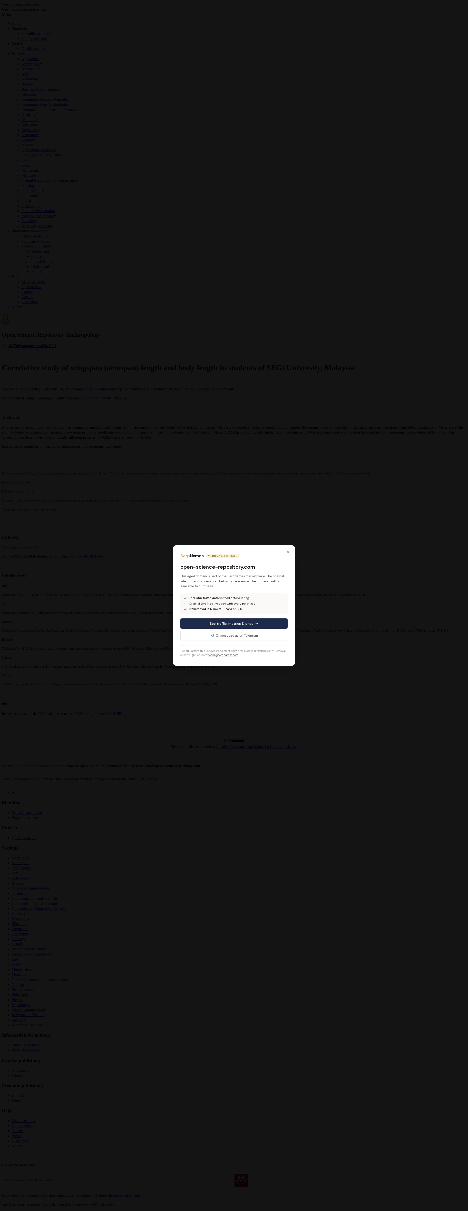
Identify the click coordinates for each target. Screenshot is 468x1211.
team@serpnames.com (223, 655)
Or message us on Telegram (237, 636)
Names (192, 556)
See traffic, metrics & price (232, 623)
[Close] (288, 552)
